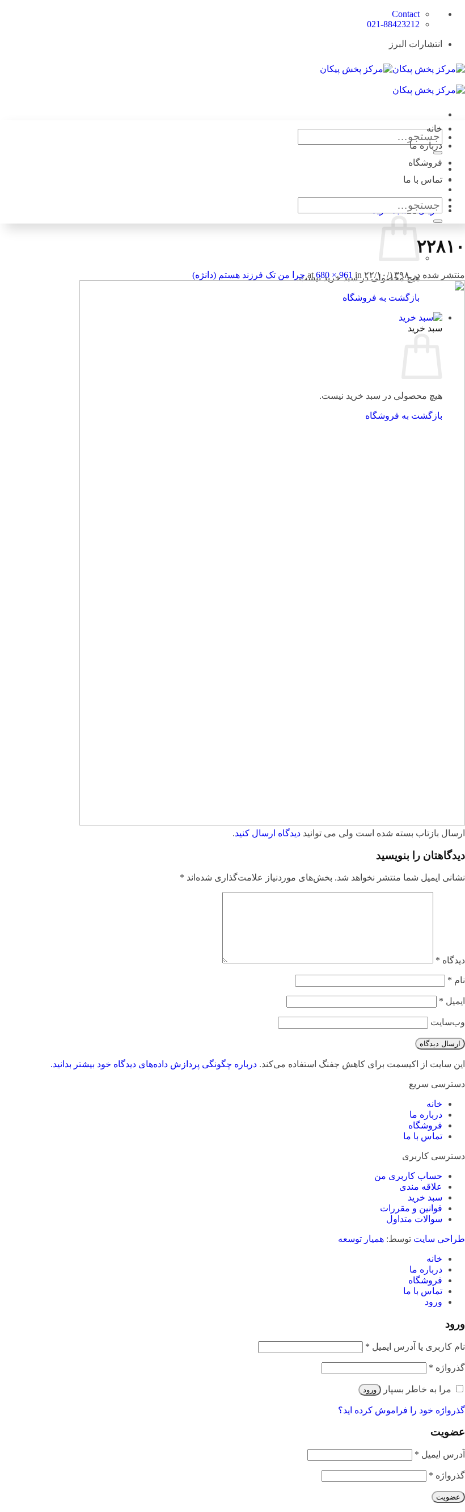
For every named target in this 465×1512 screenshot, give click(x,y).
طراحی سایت (439, 1239)
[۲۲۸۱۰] (272, 822)
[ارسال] (437, 221)
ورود (370, 1389)
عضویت (448, 1497)
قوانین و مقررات (411, 1208)
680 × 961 (334, 275)
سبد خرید (425, 1197)
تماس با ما (422, 179)
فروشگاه (425, 162)
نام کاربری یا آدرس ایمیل (415, 1346)
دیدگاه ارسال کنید (268, 833)
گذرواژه (447, 1367)
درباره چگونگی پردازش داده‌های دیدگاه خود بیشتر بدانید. (153, 1064)
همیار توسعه (361, 1239)
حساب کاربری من (408, 1176)
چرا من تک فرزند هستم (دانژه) (248, 275)
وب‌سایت (447, 1022)
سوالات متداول (414, 1219)
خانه (434, 128)
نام (456, 980)
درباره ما (425, 145)
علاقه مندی (420, 1186)
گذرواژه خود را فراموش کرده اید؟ (401, 1410)
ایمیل (452, 1001)
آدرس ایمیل (440, 1454)
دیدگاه (450, 960)
